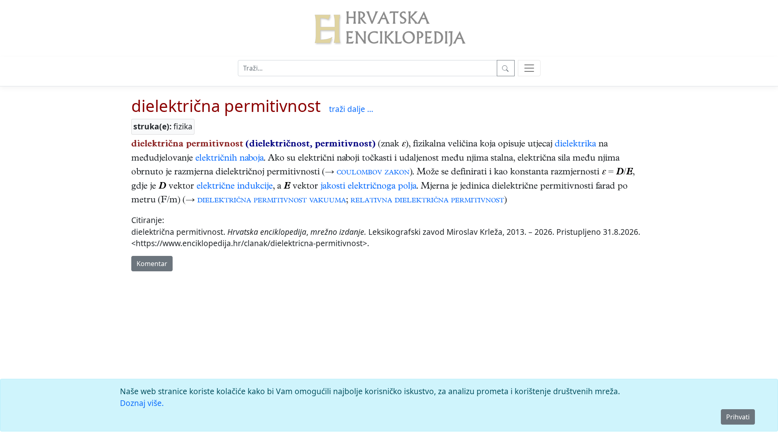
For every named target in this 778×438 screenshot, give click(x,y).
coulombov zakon (373, 173)
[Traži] (506, 68)
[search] (529, 68)
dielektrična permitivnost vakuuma (271, 201)
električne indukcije (235, 187)
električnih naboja (229, 159)
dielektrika (575, 145)
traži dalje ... (351, 108)
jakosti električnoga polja (369, 187)
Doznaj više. (142, 402)
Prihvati (738, 416)
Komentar (152, 263)
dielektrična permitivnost (226, 105)
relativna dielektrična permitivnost (427, 201)
